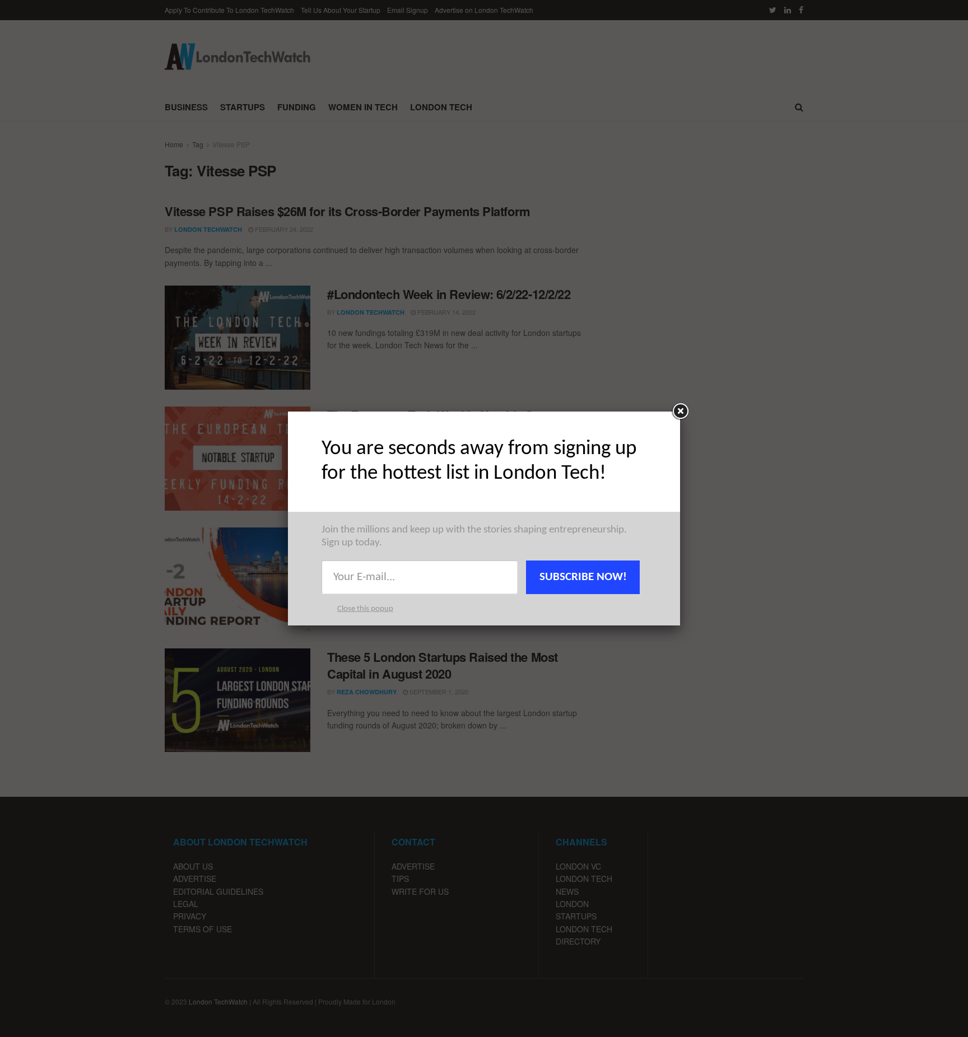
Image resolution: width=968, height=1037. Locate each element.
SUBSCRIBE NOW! (583, 577)
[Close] (680, 411)
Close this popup (365, 609)
